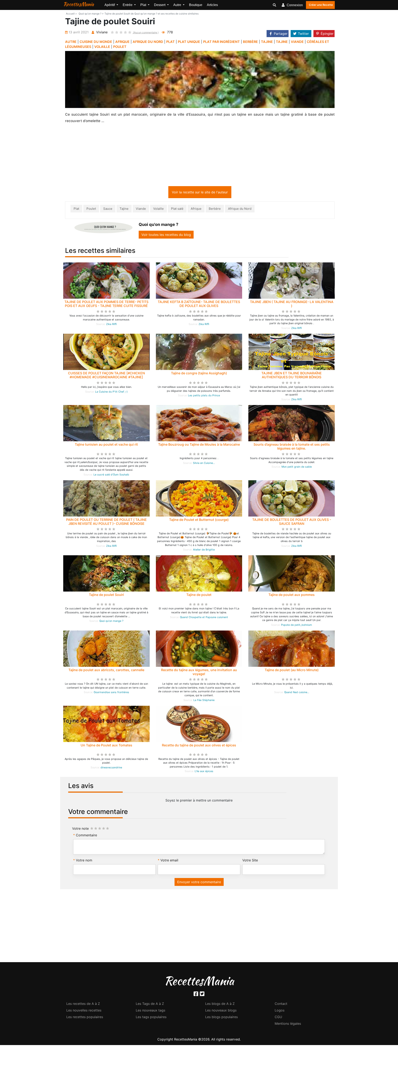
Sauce (107, 209)
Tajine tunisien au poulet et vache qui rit (106, 445)
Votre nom (84, 861)
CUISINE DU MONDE (96, 42)
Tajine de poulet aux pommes (291, 595)
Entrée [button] (128, 5)
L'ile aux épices (204, 772)
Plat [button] (143, 5)
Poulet (91, 209)
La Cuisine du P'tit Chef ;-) (111, 392)
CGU (278, 1018)
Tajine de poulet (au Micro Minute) (292, 671)
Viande (141, 209)
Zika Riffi (111, 324)
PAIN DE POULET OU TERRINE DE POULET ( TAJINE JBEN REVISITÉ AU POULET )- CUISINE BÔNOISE (106, 522)
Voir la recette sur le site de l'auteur (200, 193)
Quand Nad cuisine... (296, 693)
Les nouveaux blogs (221, 1011)
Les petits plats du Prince (204, 396)
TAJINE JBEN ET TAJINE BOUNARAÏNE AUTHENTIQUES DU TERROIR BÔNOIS (291, 376)
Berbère (215, 209)
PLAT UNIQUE (189, 42)
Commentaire (86, 836)
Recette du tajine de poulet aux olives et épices (199, 746)
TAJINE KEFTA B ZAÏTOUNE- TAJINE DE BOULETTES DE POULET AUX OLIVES (199, 305)
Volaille (158, 209)
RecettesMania (78, 4)
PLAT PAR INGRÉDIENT (221, 42)
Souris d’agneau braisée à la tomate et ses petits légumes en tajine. (292, 447)
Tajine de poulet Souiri (106, 595)
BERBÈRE (250, 42)
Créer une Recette (321, 4)
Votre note (80, 829)
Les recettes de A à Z (83, 1004)
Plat (76, 209)
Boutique (195, 5)
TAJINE (267, 42)
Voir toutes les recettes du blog (166, 235)
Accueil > (71, 13)
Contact (281, 1004)
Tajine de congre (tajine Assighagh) (199, 374)
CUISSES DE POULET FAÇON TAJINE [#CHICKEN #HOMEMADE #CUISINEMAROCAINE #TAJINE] (106, 376)
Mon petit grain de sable (297, 467)
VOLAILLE (102, 47)
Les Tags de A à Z (150, 1004)
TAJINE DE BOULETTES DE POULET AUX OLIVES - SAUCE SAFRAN (291, 522)
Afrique (196, 209)
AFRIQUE (122, 42)
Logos (279, 1011)
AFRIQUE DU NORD (148, 42)
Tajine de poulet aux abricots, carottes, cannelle (106, 671)
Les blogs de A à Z (220, 1004)
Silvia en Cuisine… (204, 463)
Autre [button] (177, 5)
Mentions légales (288, 1024)
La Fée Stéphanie (204, 700)
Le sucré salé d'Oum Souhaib (111, 475)
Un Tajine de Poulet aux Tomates (106, 746)
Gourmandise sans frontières (111, 693)
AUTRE (70, 42)
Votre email (169, 861)
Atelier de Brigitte (204, 550)
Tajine (124, 209)
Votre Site (250, 861)
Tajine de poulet (198, 595)
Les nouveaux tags (150, 1011)
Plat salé (177, 209)
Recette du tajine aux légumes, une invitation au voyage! (199, 673)
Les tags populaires (151, 1018)
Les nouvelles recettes (83, 1011)
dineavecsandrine (111, 768)
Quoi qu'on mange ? (111, 621)
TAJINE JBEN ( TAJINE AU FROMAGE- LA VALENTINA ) (291, 305)
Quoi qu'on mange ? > (91, 13)
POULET (119, 47)
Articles (212, 5)
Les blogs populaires (221, 1018)
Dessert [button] (160, 5)
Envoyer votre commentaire (199, 883)
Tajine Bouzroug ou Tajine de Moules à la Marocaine (199, 445)
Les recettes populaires (84, 1018)
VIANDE (297, 42)
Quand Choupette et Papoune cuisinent (204, 618)
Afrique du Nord (239, 209)
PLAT (170, 42)
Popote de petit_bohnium (296, 625)
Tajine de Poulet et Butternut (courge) (199, 520)
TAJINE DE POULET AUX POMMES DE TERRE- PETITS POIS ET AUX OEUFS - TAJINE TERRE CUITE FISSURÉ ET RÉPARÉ (106, 307)
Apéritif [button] (110, 5)
